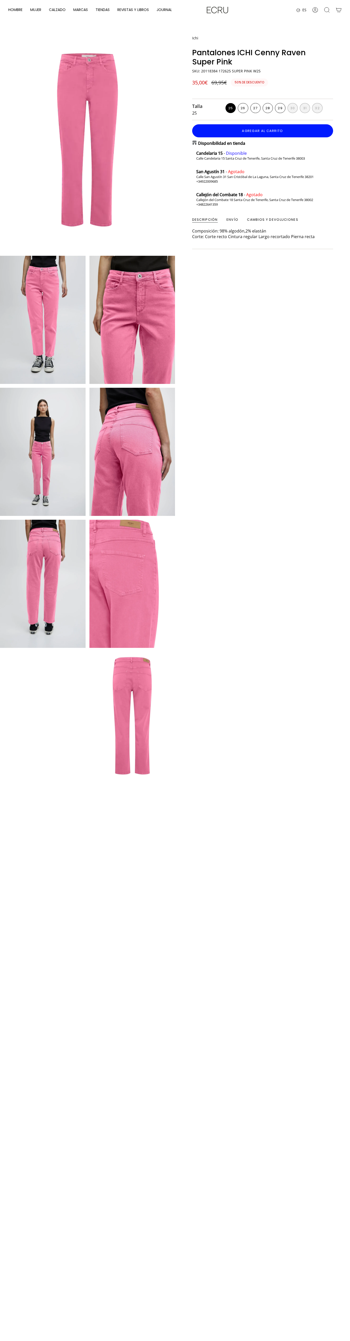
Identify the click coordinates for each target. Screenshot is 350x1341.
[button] (15, 10)
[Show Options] (246, 1295)
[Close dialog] (340, 1231)
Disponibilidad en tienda (221, 143)
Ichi (195, 38)
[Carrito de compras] (339, 10)
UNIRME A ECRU (212, 1308)
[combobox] (210, 1295)
